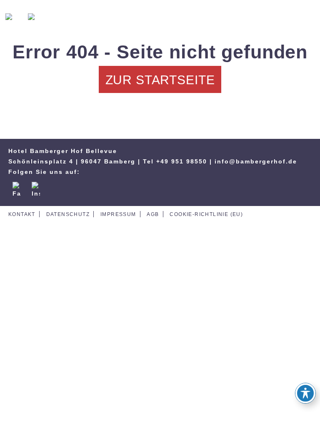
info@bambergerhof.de (256, 161)
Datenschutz (68, 214)
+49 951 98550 (181, 161)
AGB (153, 214)
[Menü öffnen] (305, 18)
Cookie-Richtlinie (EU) (206, 214)
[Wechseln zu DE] (14, 17)
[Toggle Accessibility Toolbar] (305, 393)
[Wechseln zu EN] (37, 17)
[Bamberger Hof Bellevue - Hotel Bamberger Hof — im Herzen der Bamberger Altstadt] (160, 18)
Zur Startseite (160, 80)
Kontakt (21, 214)
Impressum (118, 214)
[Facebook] (16, 186)
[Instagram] (36, 186)
